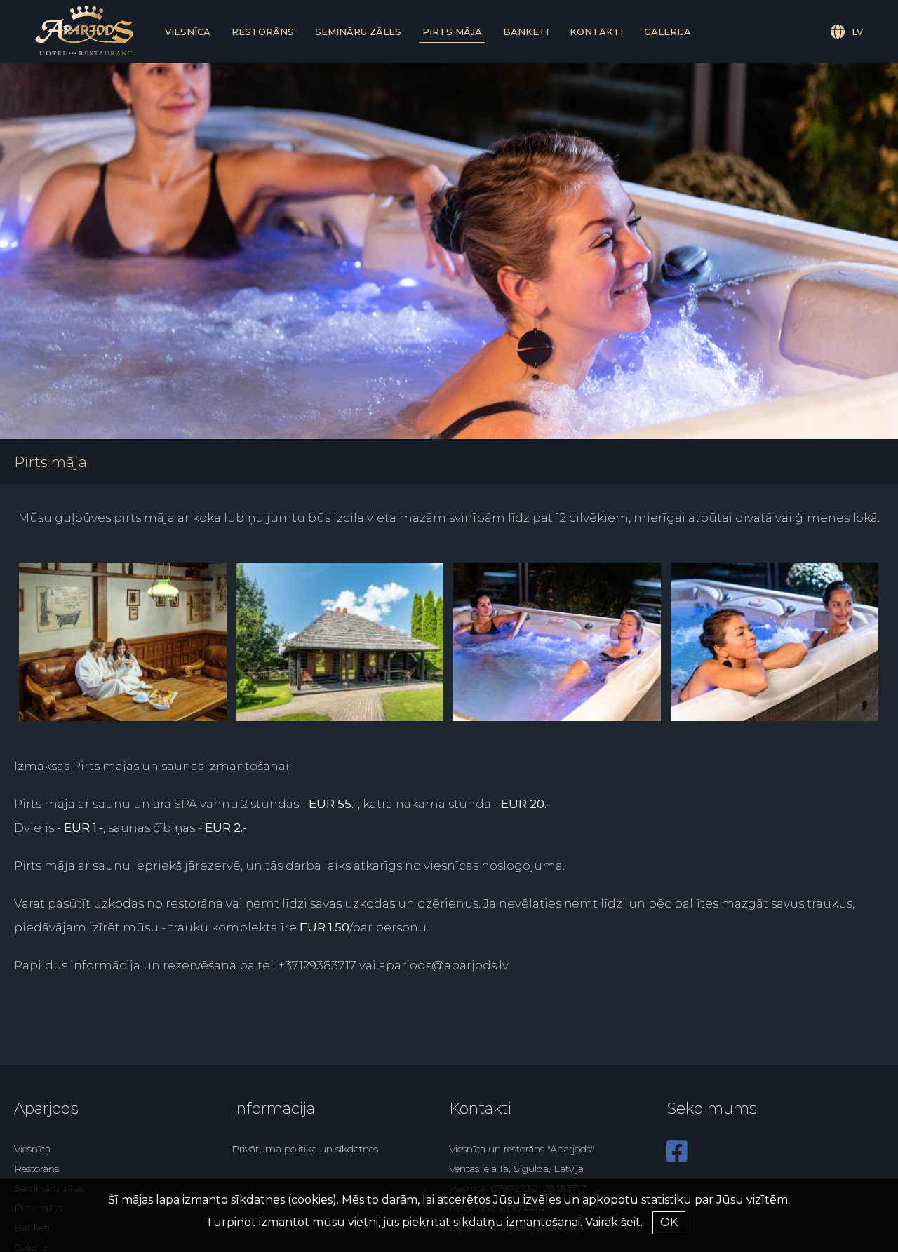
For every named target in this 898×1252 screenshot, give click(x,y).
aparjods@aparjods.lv (444, 965)
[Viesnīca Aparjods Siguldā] (84, 52)
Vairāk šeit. (614, 1222)
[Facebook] (677, 1156)
